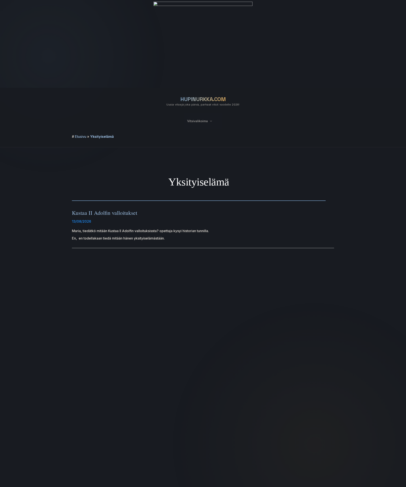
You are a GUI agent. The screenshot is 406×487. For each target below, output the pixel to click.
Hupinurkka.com (203, 99)
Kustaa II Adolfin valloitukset (104, 212)
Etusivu (80, 136)
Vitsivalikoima (197, 121)
